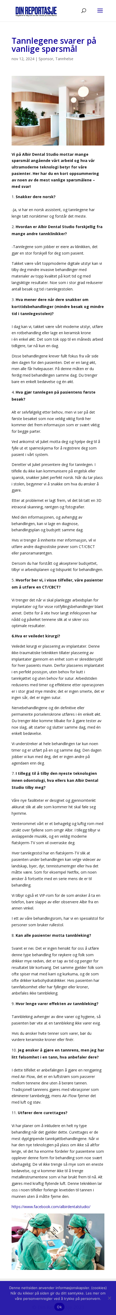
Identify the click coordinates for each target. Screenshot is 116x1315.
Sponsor (46, 58)
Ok (59, 1307)
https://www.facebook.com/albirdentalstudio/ (51, 1206)
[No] (109, 1298)
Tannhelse (64, 58)
